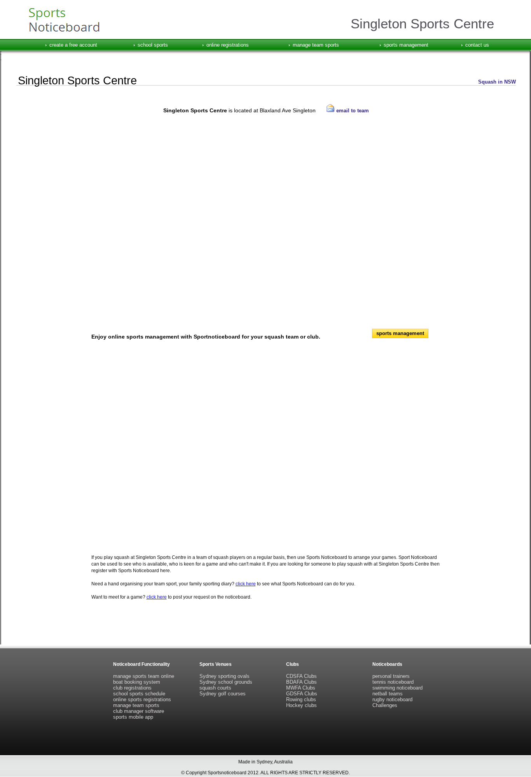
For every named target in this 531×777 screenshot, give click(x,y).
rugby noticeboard (392, 699)
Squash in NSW (497, 82)
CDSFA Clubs (301, 676)
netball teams (387, 694)
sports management (406, 45)
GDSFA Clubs (301, 694)
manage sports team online (143, 676)
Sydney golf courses (222, 694)
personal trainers (391, 676)
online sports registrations (142, 699)
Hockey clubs (301, 705)
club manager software (138, 711)
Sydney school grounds (225, 682)
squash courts (215, 688)
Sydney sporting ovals (224, 676)
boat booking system (136, 682)
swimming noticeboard (397, 688)
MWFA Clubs (300, 688)
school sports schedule (139, 694)
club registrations (132, 688)
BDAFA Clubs (301, 682)
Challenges (384, 705)
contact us (477, 45)
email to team (352, 110)
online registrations (227, 45)
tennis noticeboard (393, 682)
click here (246, 584)
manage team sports (316, 45)
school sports (153, 45)
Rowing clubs (301, 699)
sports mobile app (133, 717)
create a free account (73, 45)
